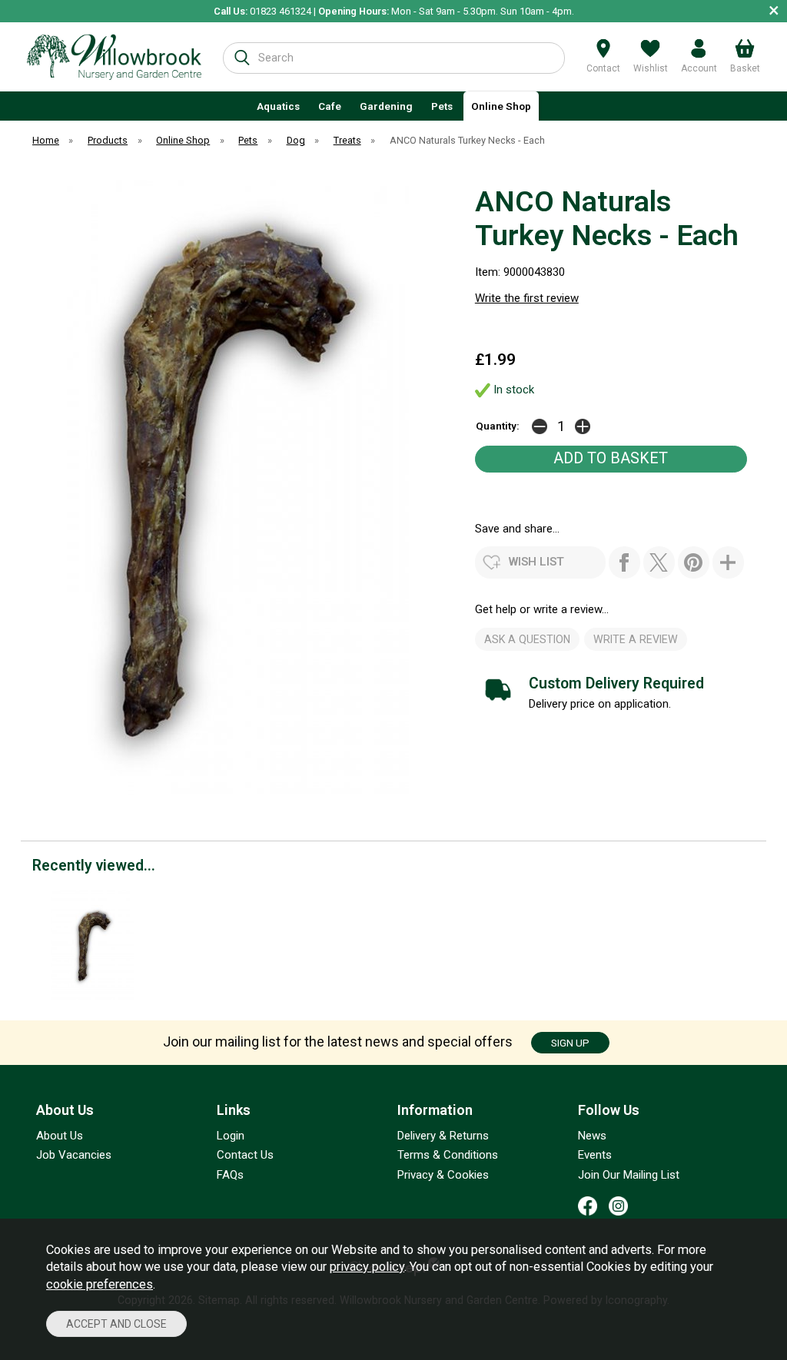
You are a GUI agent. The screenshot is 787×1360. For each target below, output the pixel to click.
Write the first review (527, 298)
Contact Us (245, 1155)
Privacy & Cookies (443, 1175)
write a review (635, 639)
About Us (59, 1136)
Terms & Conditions (447, 1155)
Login (230, 1136)
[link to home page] (114, 57)
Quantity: (498, 426)
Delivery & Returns (443, 1136)
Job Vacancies (73, 1155)
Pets (442, 106)
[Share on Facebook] (624, 562)
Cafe (329, 106)
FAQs (230, 1175)
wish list (536, 562)
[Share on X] (659, 562)
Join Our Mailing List (628, 1175)
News (592, 1136)
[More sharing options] (728, 562)
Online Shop (501, 106)
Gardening (386, 106)
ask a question (527, 639)
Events (595, 1155)
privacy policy (367, 1266)
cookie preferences (99, 1284)
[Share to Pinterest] (693, 562)
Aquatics (278, 106)
